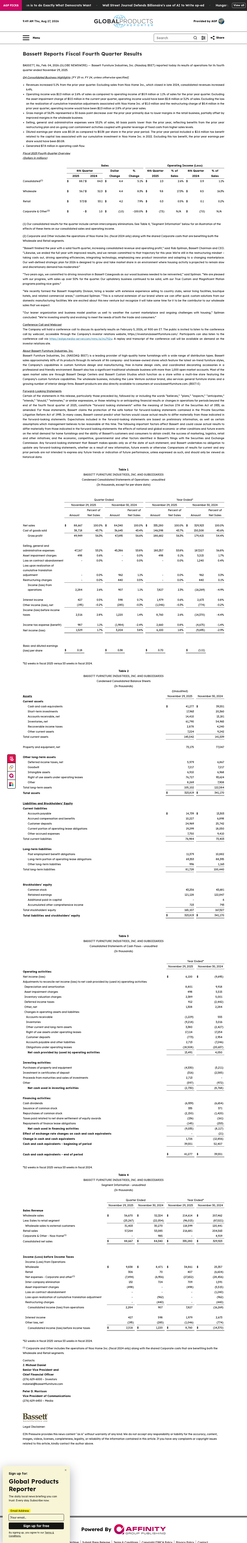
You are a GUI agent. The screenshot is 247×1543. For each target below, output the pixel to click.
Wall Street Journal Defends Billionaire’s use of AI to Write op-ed (153, 5)
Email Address (19, 1510)
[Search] (195, 38)
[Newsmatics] (11, 784)
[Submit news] (11, 759)
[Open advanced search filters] (203, 38)
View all (239, 5)
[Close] (65, 1470)
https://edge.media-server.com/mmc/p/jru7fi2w (80, 338)
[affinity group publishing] (11, 776)
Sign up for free (36, 1526)
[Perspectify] (11, 767)
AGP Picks (10, 5)
